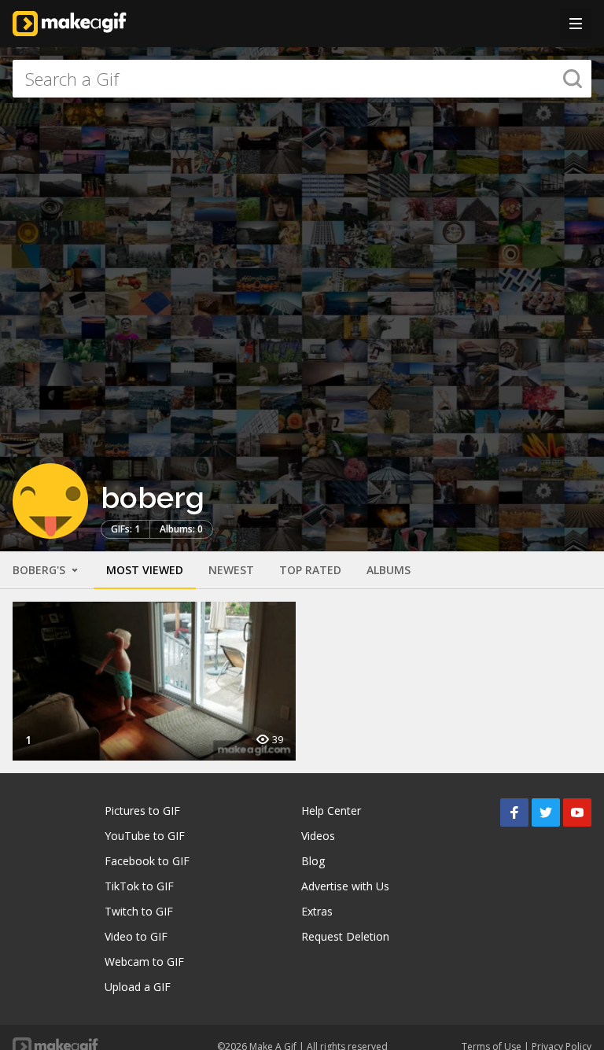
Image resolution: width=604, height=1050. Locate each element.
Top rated (310, 569)
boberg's (40, 569)
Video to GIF (136, 936)
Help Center (331, 810)
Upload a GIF (138, 986)
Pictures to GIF (142, 810)
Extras (317, 911)
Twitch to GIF (139, 911)
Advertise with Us (345, 886)
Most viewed (144, 569)
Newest (231, 569)
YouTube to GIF (145, 835)
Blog (313, 860)
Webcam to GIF (144, 961)
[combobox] (302, 79)
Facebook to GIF (147, 860)
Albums (388, 569)
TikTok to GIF (139, 886)
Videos (318, 835)
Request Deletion (345, 936)
